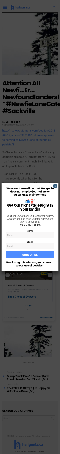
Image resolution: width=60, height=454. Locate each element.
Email (30, 241)
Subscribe (30, 255)
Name (30, 230)
